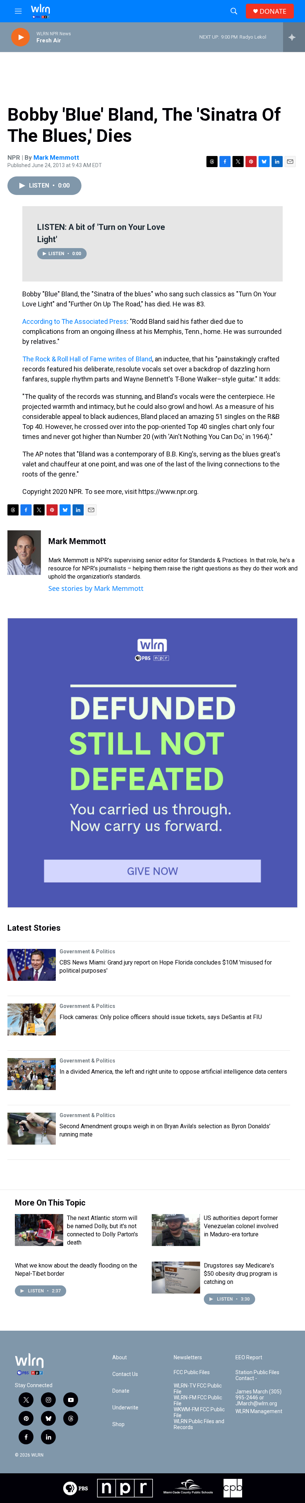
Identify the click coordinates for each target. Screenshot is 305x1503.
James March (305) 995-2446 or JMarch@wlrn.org (258, 1397)
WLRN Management (258, 1411)
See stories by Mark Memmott (96, 588)
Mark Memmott (56, 157)
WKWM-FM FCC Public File (199, 1412)
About (119, 1357)
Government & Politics (87, 951)
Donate (120, 1391)
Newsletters (188, 1357)
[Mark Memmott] (24, 552)
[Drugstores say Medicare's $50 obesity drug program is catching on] (176, 1278)
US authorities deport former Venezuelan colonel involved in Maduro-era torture (241, 1226)
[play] (20, 37)
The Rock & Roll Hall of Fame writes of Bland (87, 359)
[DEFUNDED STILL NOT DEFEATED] (152, 762)
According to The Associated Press (74, 321)
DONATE (273, 11)
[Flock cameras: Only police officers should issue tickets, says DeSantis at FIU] (31, 1019)
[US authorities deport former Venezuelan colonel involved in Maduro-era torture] (176, 1230)
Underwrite (125, 1408)
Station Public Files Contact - (257, 1375)
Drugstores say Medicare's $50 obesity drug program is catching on (240, 1273)
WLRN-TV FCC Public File (198, 1389)
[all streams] (294, 37)
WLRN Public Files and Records (199, 1424)
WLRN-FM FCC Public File (198, 1400)
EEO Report (248, 1357)
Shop (118, 1424)
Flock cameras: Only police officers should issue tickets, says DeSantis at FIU (161, 1017)
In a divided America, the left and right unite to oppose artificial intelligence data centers (173, 1071)
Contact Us (125, 1374)
